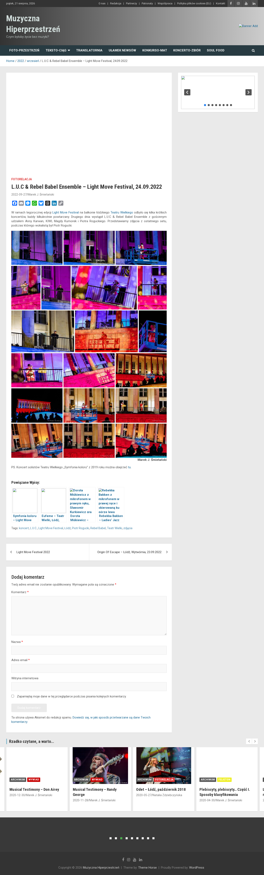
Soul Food (215, 50)
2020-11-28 (80, 800)
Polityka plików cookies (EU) (194, 3)
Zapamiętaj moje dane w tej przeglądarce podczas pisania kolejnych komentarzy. (71, 696)
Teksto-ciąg (56, 50)
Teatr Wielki (114, 528)
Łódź (67, 528)
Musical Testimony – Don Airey (34, 789)
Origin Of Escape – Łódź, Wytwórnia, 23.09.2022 (129, 552)
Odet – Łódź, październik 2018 (161, 789)
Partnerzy (131, 3)
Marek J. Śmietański (41, 194)
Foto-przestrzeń (24, 50)
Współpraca (165, 3)
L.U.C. (33, 528)
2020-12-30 (17, 795)
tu (129, 467)
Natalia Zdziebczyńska (167, 795)
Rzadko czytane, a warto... (31, 741)
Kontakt (220, 3)
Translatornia (89, 50)
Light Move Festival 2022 (33, 552)
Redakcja (115, 3)
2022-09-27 (19, 194)
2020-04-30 (207, 800)
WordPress (196, 867)
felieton (224, 779)
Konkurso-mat (154, 50)
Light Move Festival (65, 212)
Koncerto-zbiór (187, 50)
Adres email (20, 660)
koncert (24, 528)
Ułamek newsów (122, 50)
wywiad (33, 779)
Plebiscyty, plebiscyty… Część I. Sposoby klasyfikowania (224, 792)
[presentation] (249, 741)
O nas (102, 3)
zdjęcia (127, 528)
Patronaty (147, 3)
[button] (187, 92)
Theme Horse (147, 867)
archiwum (18, 779)
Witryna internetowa (24, 678)
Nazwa (17, 642)
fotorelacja (21, 179)
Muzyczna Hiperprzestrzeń (101, 867)
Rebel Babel (98, 528)
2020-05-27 (143, 795)
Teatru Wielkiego (122, 212)
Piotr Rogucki (80, 528)
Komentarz (20, 592)
